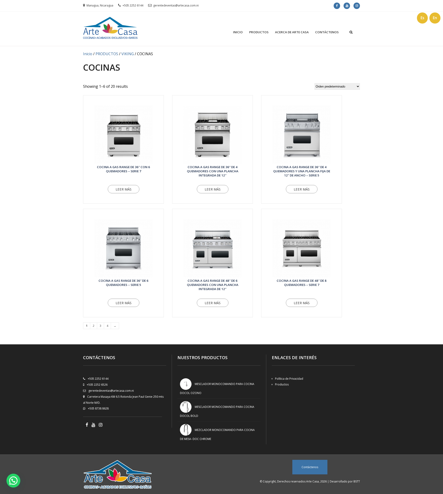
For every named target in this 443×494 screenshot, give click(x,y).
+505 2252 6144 (133, 5)
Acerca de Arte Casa (292, 32)
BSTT (356, 481)
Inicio (238, 32)
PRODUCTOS (107, 53)
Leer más (124, 189)
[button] (13, 481)
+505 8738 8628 (98, 408)
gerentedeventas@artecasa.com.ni (176, 5)
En (435, 17)
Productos (259, 32)
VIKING (127, 53)
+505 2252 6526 (97, 385)
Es (422, 17)
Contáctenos (327, 32)
